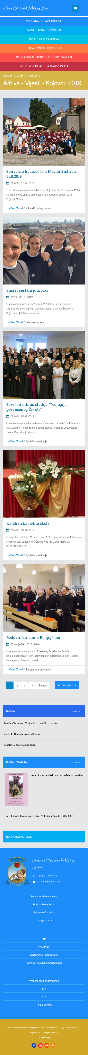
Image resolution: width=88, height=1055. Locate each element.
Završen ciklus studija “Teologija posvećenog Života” (36, 407)
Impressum (35, 1032)
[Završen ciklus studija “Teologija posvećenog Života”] (44, 365)
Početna (7, 75)
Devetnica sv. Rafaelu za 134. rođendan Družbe (56, 775)
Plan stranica (71, 1027)
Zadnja (43, 685)
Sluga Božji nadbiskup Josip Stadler (44, 57)
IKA (44, 988)
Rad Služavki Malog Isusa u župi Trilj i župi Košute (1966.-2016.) (39, 815)
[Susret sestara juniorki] (44, 251)
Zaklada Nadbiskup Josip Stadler (22, 733)
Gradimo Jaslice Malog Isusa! (20, 744)
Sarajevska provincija (44, 48)
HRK (44, 938)
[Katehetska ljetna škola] (44, 484)
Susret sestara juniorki (27, 290)
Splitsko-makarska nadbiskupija (44, 962)
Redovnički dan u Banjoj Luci (33, 637)
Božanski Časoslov (44, 912)
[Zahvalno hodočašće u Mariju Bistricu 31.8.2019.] (44, 132)
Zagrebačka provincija (44, 30)
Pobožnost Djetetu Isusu (44, 896)
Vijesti (20, 75)
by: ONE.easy (44, 1037)
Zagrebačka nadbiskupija (44, 954)
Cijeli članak (16, 208)
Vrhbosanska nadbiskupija (44, 980)
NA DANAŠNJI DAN (19, 837)
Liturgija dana (44, 920)
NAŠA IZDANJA (16, 762)
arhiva (77, 711)
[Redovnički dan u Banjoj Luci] (44, 598)
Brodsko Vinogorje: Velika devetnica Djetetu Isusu (31, 723)
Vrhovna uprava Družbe (44, 21)
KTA (44, 996)
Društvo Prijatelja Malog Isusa (44, 66)
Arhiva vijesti (66, 685)
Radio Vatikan (44, 1004)
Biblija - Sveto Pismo (44, 904)
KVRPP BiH (44, 946)
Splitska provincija (44, 39)
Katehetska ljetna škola (28, 523)
